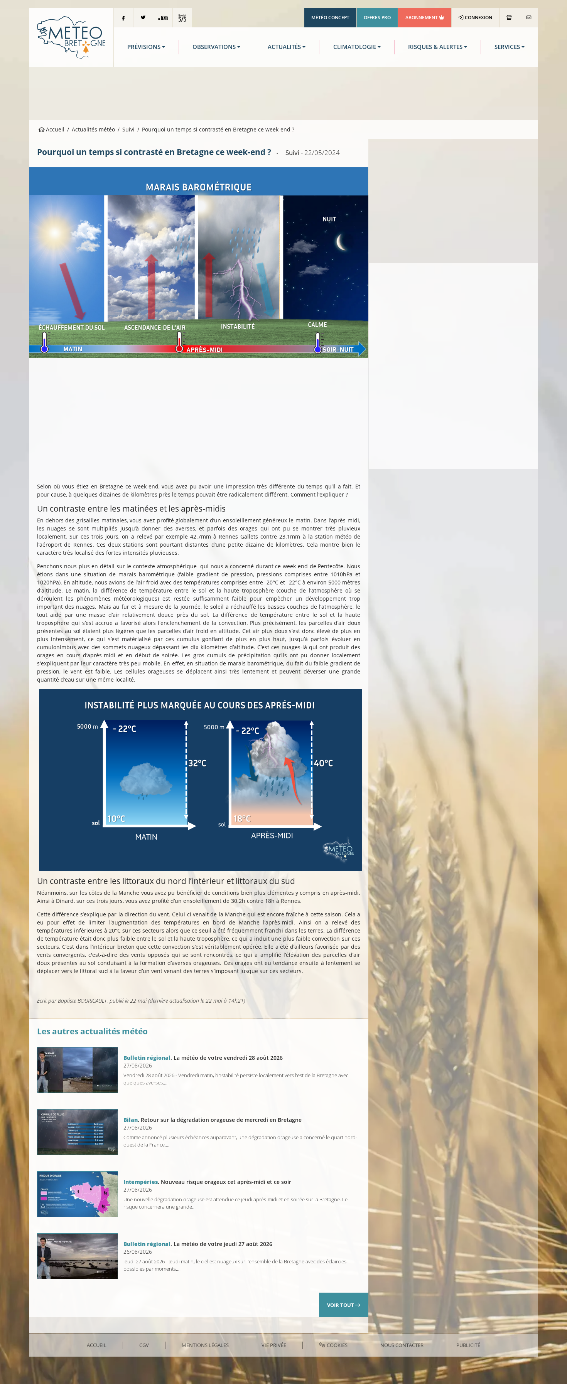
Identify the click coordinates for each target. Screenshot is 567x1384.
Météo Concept (330, 17)
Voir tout (341, 1304)
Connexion (478, 17)
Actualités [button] (284, 47)
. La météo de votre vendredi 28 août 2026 (203, 1057)
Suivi (128, 129)
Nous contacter (402, 1345)
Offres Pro (377, 17)
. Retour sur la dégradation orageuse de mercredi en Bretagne (212, 1119)
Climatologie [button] (354, 47)
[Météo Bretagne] (71, 36)
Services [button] (507, 47)
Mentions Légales (205, 1345)
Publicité (468, 1345)
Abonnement (422, 17)
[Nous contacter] (528, 17)
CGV (144, 1345)
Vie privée (274, 1345)
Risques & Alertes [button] (435, 47)
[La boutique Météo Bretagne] (509, 17)
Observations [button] (214, 47)
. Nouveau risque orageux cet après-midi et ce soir (207, 1181)
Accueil (54, 129)
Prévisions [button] (143, 47)
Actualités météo (93, 129)
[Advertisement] (283, 92)
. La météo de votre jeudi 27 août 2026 (197, 1244)
